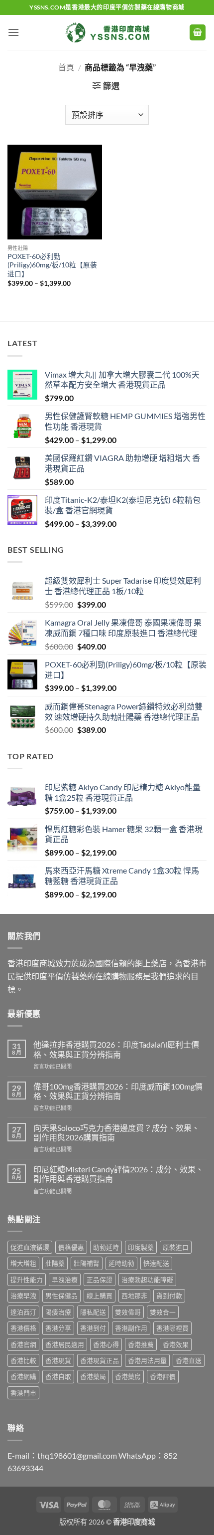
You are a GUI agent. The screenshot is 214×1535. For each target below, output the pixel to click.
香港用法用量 (147, 1360)
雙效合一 (163, 1312)
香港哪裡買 (172, 1328)
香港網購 (23, 1376)
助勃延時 (106, 1247)
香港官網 (23, 1344)
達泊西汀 (23, 1312)
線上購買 (99, 1296)
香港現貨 (58, 1360)
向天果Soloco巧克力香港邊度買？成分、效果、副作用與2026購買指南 (116, 1132)
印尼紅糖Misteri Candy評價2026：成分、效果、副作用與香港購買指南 (118, 1173)
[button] (13, 32)
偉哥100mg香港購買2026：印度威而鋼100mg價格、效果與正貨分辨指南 (118, 1091)
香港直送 (189, 1360)
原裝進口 (176, 1247)
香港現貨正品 (99, 1360)
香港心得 (106, 1344)
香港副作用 (131, 1328)
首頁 (66, 67)
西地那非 (134, 1296)
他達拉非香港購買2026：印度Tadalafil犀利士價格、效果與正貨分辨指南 (116, 1049)
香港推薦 (141, 1344)
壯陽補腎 (87, 1263)
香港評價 (163, 1376)
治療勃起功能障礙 (147, 1280)
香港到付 (93, 1328)
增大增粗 (23, 1263)
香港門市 (23, 1393)
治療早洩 (23, 1296)
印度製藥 (141, 1247)
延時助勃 (121, 1263)
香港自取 (58, 1376)
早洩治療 (65, 1280)
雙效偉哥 (128, 1312)
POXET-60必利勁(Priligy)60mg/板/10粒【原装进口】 (52, 265)
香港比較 (23, 1360)
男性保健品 (61, 1296)
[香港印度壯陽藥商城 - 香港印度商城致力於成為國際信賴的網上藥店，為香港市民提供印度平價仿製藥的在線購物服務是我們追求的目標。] (107, 32)
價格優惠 (71, 1247)
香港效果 (176, 1344)
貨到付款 (169, 1296)
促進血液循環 (29, 1247)
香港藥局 (93, 1376)
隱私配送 (93, 1312)
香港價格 (23, 1328)
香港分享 (58, 1328)
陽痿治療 (58, 1312)
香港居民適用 (64, 1344)
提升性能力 (26, 1280)
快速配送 (156, 1263)
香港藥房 (128, 1376)
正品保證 (99, 1280)
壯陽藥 (55, 1263)
